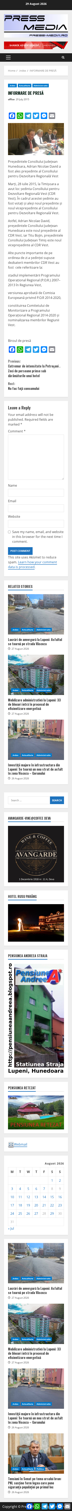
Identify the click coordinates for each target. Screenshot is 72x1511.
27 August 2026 (20, 648)
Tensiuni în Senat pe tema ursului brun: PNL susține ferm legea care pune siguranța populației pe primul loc (36, 1453)
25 (20, 1213)
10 (12, 1197)
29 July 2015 (22, 99)
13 (36, 1197)
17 (12, 1205)
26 (28, 1213)
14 (44, 1197)
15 (52, 1197)
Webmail (20, 1144)
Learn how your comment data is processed (32, 564)
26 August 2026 (20, 778)
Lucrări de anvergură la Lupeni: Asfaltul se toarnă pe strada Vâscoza (36, 614)
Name (12, 485)
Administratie (41, 85)
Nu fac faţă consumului (23, 386)
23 (60, 1205)
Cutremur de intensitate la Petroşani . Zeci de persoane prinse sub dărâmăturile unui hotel (34, 368)
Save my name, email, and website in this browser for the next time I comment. (38, 537)
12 (28, 1197)
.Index (12, 85)
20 (36, 1205)
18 (20, 1205)
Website (14, 516)
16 (60, 1197)
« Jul (11, 1228)
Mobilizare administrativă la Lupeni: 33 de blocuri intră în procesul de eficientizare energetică (36, 675)
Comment (17, 431)
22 (52, 1205)
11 (20, 1197)
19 (28, 1205)
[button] (8, 57)
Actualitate (24, 85)
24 (12, 1213)
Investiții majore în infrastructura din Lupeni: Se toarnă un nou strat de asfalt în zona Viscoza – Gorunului (36, 740)
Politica (40, 1468)
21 (44, 1205)
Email (12, 501)
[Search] (63, 57)
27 (36, 1213)
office (11, 99)
